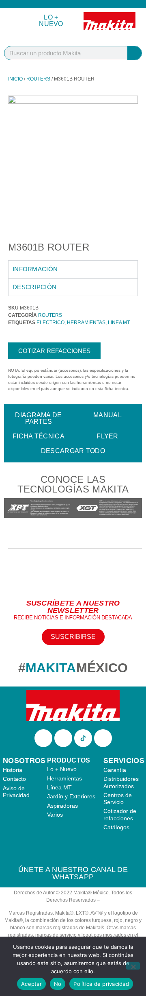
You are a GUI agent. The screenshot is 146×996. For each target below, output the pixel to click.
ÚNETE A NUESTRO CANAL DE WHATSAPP (73, 873)
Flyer (107, 436)
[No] (133, 966)
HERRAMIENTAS (86, 322)
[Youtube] (103, 738)
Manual (107, 415)
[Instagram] (63, 738)
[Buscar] (134, 53)
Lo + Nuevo (51, 20)
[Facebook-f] (43, 738)
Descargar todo (73, 450)
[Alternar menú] (15, 21)
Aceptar (31, 984)
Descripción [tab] (34, 286)
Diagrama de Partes (38, 418)
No (58, 984)
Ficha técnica (38, 436)
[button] (12, 509)
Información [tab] (35, 269)
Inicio (15, 79)
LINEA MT (119, 322)
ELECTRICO (50, 322)
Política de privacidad (101, 984)
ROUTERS (38, 79)
